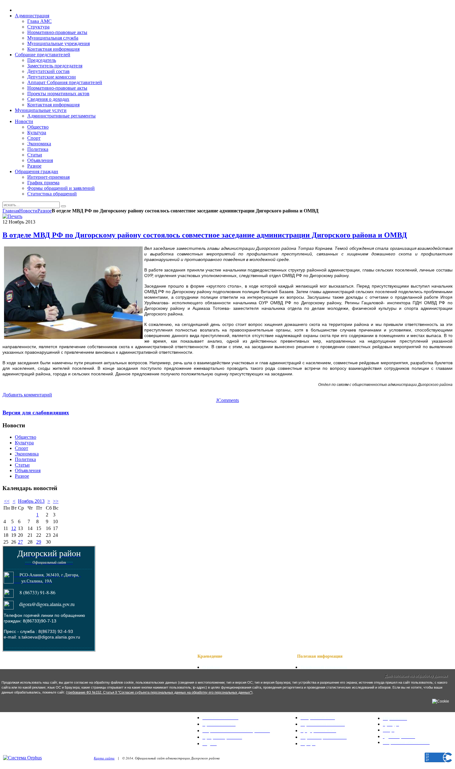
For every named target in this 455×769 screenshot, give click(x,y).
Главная (10, 210)
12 (13, 528)
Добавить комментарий (27, 394)
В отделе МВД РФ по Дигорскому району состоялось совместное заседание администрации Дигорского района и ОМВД (204, 235)
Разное (44, 210)
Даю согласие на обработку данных (416, 676)
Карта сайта (104, 758)
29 (38, 542)
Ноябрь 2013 (31, 501)
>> (55, 501)
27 (20, 542)
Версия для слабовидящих (35, 412)
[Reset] (63, 206)
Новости (28, 210)
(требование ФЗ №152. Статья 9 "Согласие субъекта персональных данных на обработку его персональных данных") (159, 692)
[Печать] (12, 216)
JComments (227, 400)
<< (7, 501)
